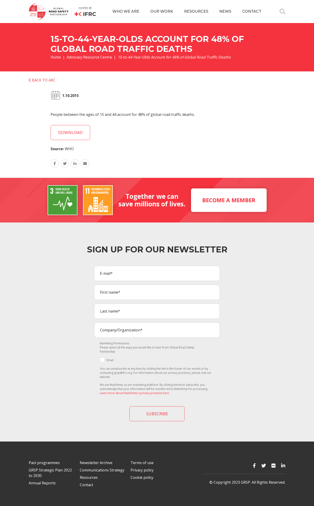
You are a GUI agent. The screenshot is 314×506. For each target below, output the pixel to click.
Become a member (228, 200)
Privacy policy (142, 470)
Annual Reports (42, 483)
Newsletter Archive (96, 462)
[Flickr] (273, 465)
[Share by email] (85, 163)
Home (56, 57)
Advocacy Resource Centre (89, 57)
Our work (161, 11)
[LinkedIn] (283, 465)
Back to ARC (43, 80)
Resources (196, 11)
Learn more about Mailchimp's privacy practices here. (135, 393)
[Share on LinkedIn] (75, 163)
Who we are (125, 11)
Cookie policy (142, 477)
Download (70, 132)
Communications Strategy (102, 470)
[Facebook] (254, 465)
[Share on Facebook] (55, 163)
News (225, 11)
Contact (251, 11)
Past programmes (44, 462)
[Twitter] (263, 465)
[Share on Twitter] (65, 163)
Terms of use (142, 462)
